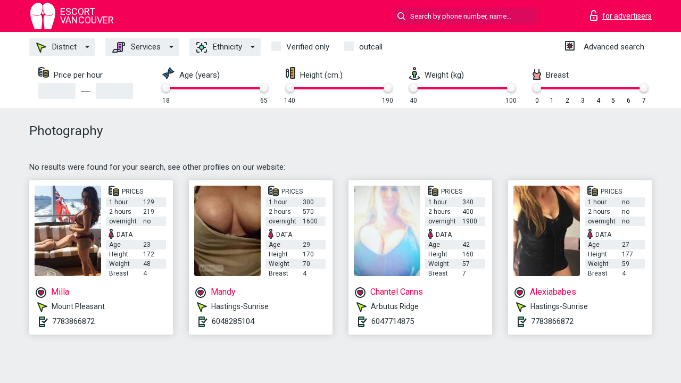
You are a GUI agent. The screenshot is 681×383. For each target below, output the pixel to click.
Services (145, 47)
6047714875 (392, 321)
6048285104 (233, 321)
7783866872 (73, 321)
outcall (371, 47)
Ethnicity (226, 47)
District (63, 47)
